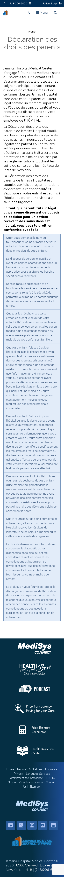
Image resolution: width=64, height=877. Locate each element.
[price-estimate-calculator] (34, 730)
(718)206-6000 (46, 869)
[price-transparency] (34, 709)
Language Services (38, 774)
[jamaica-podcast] (34, 689)
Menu (42, 13)
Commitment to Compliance (26, 778)
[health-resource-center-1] (34, 751)
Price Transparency (31, 782)
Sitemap (35, 787)
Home (10, 769)
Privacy (18, 774)
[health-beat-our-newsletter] (34, 669)
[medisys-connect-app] (34, 648)
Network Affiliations (29, 769)
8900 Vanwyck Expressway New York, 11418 (32, 867)
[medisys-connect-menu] (32, 805)
